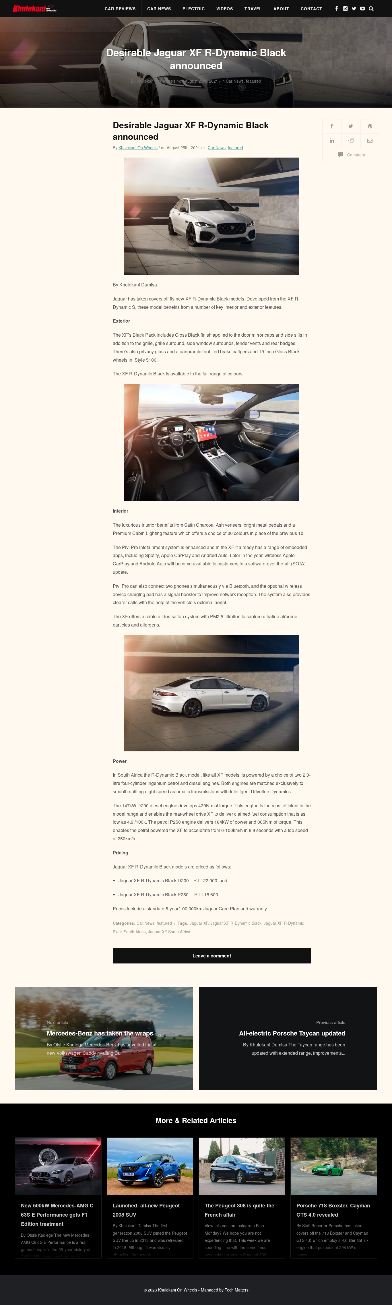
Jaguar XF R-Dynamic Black (235, 923)
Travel (253, 8)
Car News (159, 8)
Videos (224, 8)
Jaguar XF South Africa (169, 931)
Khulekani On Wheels (138, 147)
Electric (194, 8)
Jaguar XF (199, 923)
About (281, 8)
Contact (311, 8)
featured (235, 147)
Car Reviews (120, 8)
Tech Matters (237, 1290)
